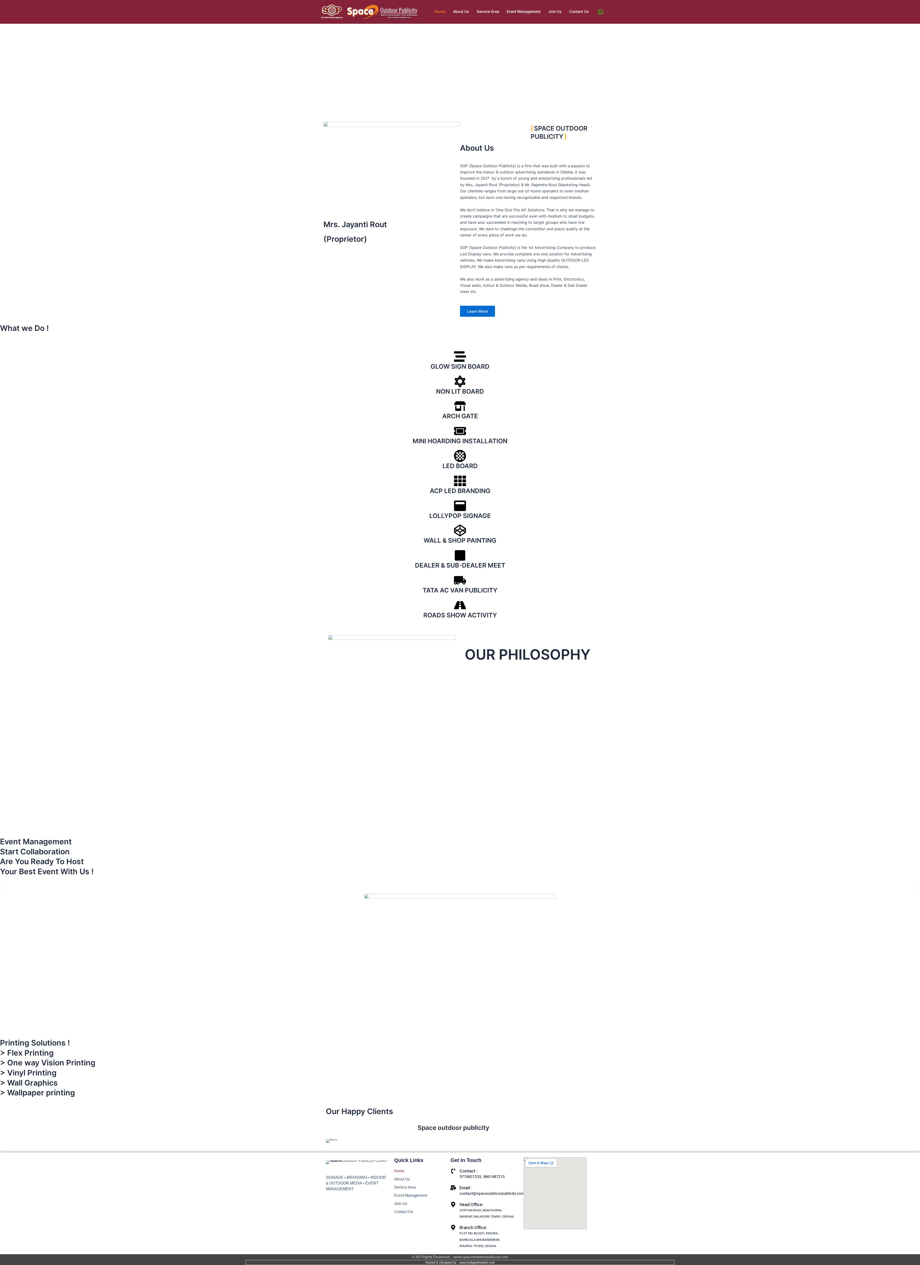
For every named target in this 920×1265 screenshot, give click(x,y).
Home (440, 11)
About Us (461, 11)
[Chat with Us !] (601, 12)
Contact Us (579, 11)
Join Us (555, 11)
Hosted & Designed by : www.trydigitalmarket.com (460, 1262)
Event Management (523, 11)
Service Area (488, 11)
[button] (460, 104)
